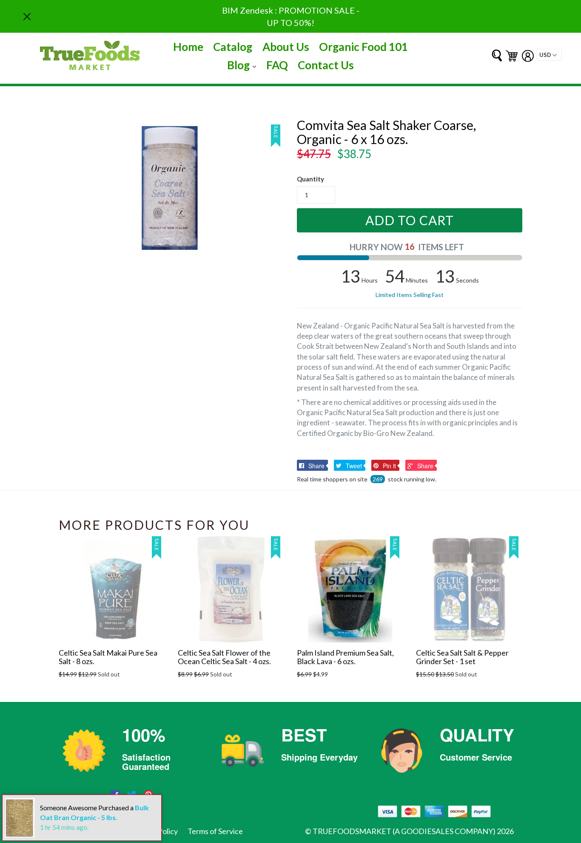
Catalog (232, 47)
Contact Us (326, 65)
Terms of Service (215, 831)
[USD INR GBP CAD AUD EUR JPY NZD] (549, 55)
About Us (285, 47)
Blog (243, 65)
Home (188, 47)
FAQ (277, 65)
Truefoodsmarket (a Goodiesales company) (404, 831)
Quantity (310, 179)
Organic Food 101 (363, 47)
